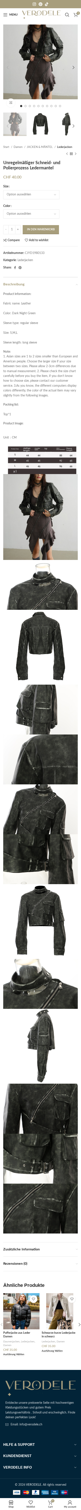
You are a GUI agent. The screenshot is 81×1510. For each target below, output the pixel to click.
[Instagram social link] (34, 4)
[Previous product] (67, 154)
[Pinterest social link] (40, 4)
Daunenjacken (11, 1341)
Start (6, 147)
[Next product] (75, 154)
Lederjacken (64, 147)
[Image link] (40, 1388)
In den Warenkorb (41, 229)
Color (6, 206)
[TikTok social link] (47, 4)
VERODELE (33, 1484)
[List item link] (40, 1424)
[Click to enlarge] (10, 102)
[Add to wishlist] (33, 1299)
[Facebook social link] (15, 267)
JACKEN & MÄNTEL (40, 147)
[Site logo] (41, 14)
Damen (18, 147)
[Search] (67, 14)
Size (5, 186)
